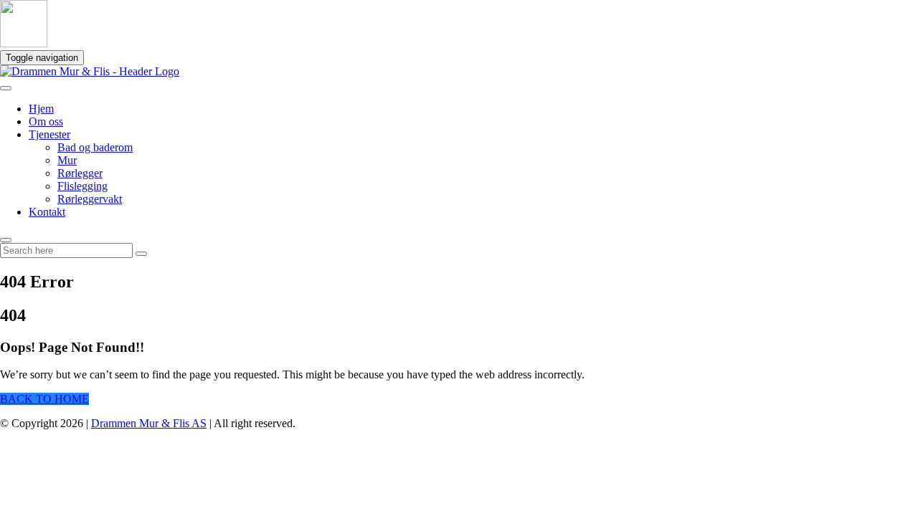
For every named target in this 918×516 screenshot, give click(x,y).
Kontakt (47, 212)
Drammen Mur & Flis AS (149, 423)
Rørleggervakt (89, 199)
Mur (67, 160)
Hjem (41, 108)
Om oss (46, 121)
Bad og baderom (95, 147)
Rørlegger (80, 173)
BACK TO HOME (44, 399)
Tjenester (49, 134)
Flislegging (82, 186)
